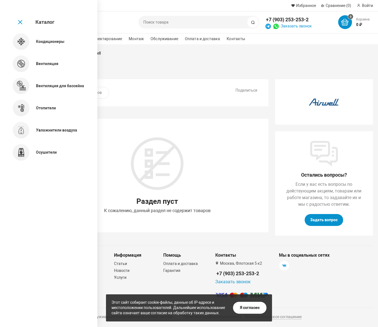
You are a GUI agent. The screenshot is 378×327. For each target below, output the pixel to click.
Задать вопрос (324, 220)
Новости (122, 270)
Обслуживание (164, 39)
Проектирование (106, 39)
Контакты (236, 39)
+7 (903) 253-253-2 (287, 19)
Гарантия (171, 270)
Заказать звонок (296, 26)
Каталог (45, 22)
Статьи (120, 263)
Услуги (120, 277)
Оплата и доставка (202, 39)
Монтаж (136, 39)
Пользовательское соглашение (273, 317)
